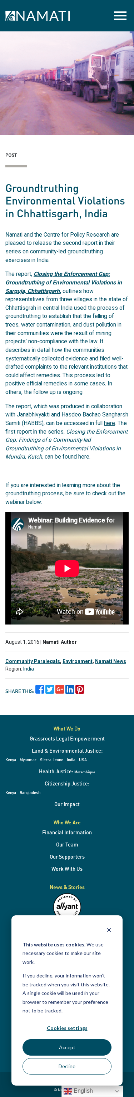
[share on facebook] (39, 691)
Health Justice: (67, 771)
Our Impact (67, 804)
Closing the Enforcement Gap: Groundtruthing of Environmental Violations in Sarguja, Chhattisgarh (63, 282)
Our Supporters (67, 856)
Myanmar (28, 759)
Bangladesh (30, 792)
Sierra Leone (51, 759)
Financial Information (67, 832)
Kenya (10, 759)
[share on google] (59, 691)
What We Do (67, 728)
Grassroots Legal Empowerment (67, 738)
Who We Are (67, 822)
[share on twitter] (49, 691)
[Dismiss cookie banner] (108, 930)
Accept (67, 1047)
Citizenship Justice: (67, 783)
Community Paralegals (32, 661)
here (109, 423)
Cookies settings (67, 1028)
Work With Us (67, 868)
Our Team (67, 844)
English (82, 1091)
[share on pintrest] (79, 691)
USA (83, 759)
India (28, 669)
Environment (78, 661)
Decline (67, 1066)
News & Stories (67, 887)
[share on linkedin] (69, 691)
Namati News (110, 661)
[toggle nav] (120, 15)
